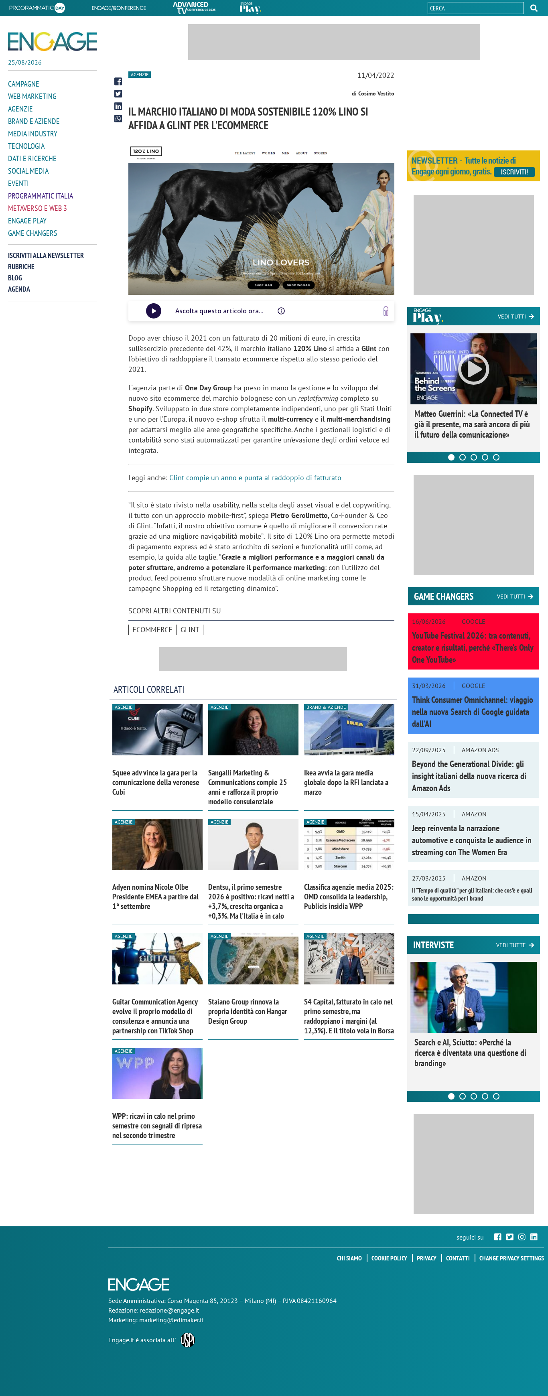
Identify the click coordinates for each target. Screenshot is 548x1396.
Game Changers (32, 233)
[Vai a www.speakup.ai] (386, 311)
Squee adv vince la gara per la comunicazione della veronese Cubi (155, 782)
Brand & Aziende (326, 707)
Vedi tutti (512, 316)
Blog (15, 277)
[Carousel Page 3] (474, 457)
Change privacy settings (511, 1258)
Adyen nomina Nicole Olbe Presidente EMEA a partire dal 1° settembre (155, 896)
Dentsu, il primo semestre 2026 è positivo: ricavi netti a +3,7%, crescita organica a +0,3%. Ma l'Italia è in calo (251, 901)
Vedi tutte (511, 945)
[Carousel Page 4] (485, 457)
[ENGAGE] (52, 41)
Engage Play (27, 220)
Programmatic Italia (40, 196)
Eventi (18, 183)
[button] (534, 8)
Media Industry (32, 133)
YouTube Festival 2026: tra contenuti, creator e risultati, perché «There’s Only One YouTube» (472, 647)
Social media (28, 171)
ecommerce (152, 629)
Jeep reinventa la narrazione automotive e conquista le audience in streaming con (472, 840)
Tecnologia (26, 146)
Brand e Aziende (34, 121)
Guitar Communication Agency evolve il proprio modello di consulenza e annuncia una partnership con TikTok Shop (154, 1016)
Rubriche (21, 266)
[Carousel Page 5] (496, 457)
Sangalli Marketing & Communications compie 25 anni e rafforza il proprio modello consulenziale (247, 787)
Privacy (426, 1258)
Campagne (23, 84)
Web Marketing (32, 96)
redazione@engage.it (169, 1310)
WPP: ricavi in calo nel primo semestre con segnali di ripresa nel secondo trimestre (157, 1125)
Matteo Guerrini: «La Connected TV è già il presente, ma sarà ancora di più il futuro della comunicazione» (472, 424)
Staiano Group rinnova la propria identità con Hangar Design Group (247, 1011)
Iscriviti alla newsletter (46, 255)
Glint (190, 629)
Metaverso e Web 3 (37, 208)
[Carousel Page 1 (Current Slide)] (451, 457)
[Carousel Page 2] (462, 457)
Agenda (19, 289)
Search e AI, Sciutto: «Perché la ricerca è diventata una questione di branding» (470, 1053)
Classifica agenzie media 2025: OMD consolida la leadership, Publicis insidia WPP (349, 896)
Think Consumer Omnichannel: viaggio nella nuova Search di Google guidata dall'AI (472, 711)
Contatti (458, 1258)
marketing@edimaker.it (171, 1320)
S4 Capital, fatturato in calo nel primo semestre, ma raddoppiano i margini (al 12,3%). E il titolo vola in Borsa (349, 1016)
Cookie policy (389, 1258)
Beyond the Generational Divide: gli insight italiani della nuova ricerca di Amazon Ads (469, 775)
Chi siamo (349, 1258)
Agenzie (20, 108)
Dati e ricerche (32, 158)
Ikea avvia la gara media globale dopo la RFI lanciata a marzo (346, 782)
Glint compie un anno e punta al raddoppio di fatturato (255, 477)
